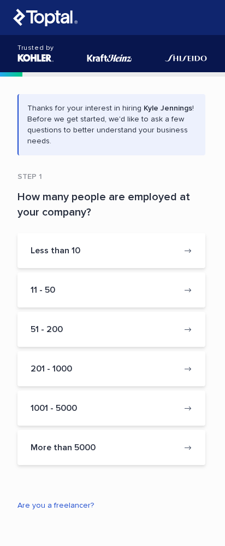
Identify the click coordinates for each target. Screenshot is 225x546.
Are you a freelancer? (55, 505)
